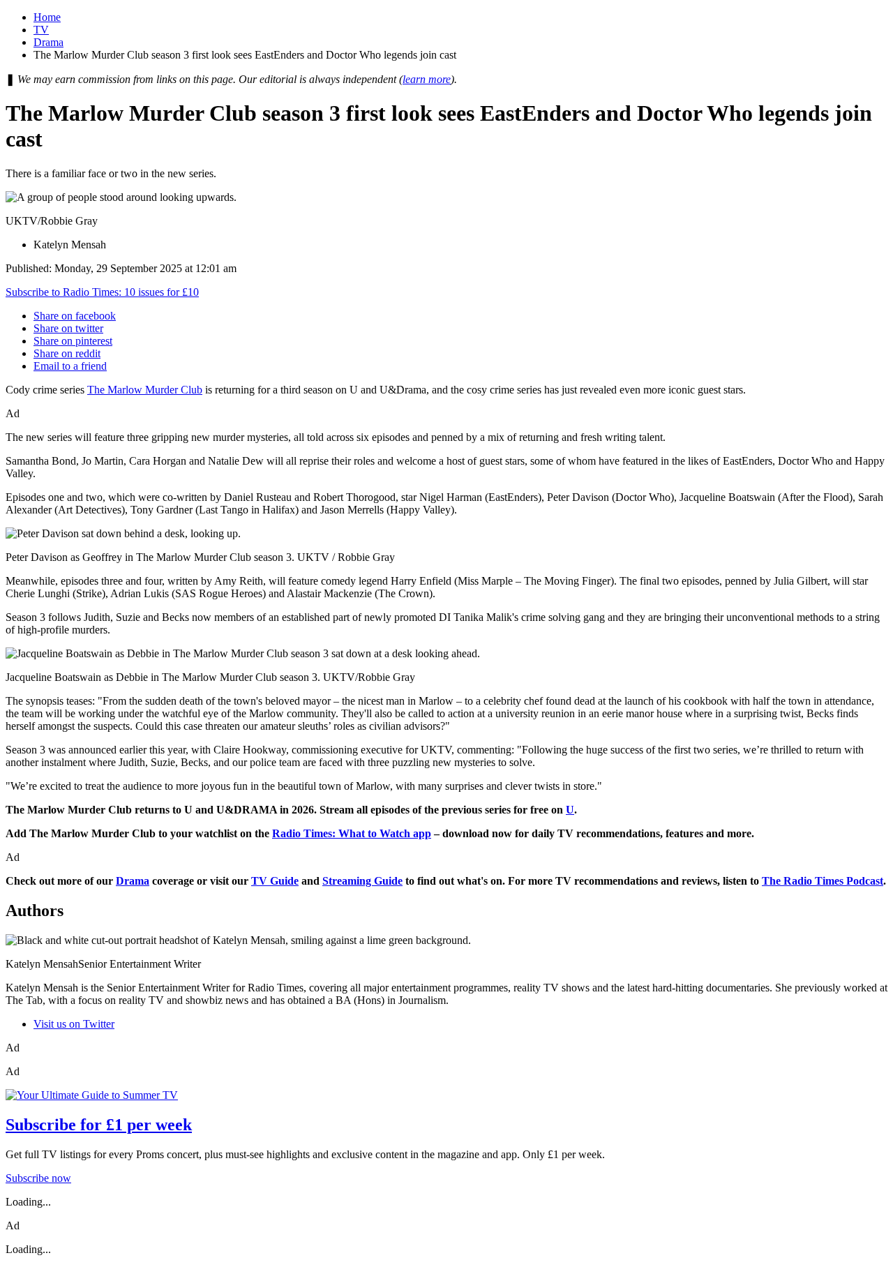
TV (41, 30)
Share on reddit (66, 353)
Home (47, 17)
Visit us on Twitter (73, 1024)
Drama (48, 42)
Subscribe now (38, 1178)
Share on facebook (74, 316)
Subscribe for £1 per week (99, 1125)
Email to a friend (70, 366)
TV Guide (275, 881)
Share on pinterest (72, 341)
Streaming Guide (362, 881)
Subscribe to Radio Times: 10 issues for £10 (102, 292)
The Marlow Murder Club (144, 390)
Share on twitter (68, 328)
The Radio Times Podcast (822, 881)
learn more (427, 79)
